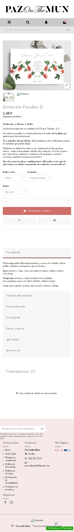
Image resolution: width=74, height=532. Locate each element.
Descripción (13, 252)
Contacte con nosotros (11, 488)
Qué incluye (12, 339)
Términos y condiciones (10, 459)
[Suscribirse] (42, 429)
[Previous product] (68, 30)
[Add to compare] (54, 221)
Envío (8, 450)
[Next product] (69, 30)
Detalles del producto (19, 296)
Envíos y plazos (15, 329)
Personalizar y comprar (39, 211)
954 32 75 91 (35, 459)
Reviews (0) (13, 350)
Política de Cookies (10, 472)
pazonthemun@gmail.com (37, 466)
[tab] (37, 253)
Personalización (15, 307)
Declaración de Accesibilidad (11, 480)
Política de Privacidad (10, 465)
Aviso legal (10, 454)
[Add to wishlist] (19, 221)
